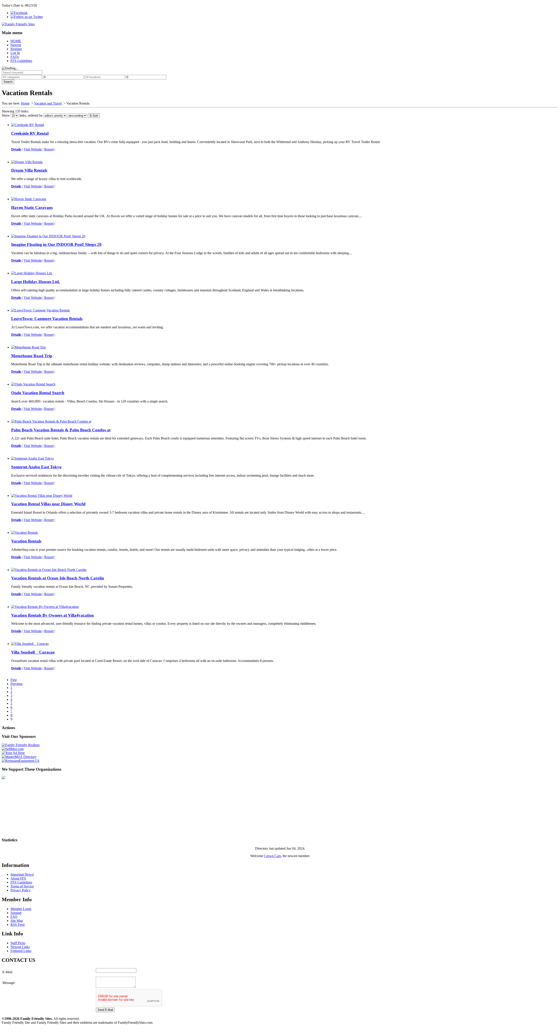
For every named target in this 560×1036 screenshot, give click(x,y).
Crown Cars (272, 856)
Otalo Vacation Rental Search (37, 392)
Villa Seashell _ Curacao (33, 652)
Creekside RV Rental (30, 133)
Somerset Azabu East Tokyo (36, 467)
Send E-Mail (105, 1010)
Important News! (22, 874)
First (13, 680)
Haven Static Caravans (32, 207)
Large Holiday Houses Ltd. (35, 281)
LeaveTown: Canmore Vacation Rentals (46, 318)
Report (49, 149)
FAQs (14, 57)
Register (16, 49)
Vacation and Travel (48, 103)
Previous (16, 684)
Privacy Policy (20, 890)
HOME (15, 41)
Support (15, 913)
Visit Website (33, 149)
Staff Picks (17, 943)
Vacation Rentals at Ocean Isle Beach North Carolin (57, 578)
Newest (15, 45)
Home (25, 103)
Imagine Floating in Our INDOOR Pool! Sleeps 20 (56, 244)
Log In (15, 53)
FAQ (14, 917)
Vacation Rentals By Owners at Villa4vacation (52, 615)
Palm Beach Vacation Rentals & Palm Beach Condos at (60, 430)
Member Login (20, 909)
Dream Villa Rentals (29, 170)
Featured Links (20, 951)
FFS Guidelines (21, 61)
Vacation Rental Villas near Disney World (48, 504)
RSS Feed (17, 924)
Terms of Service (22, 886)
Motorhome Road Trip (31, 356)
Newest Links (20, 947)
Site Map (16, 920)
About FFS (18, 878)
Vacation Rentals (26, 541)
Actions (8, 727)
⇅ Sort (93, 115)
